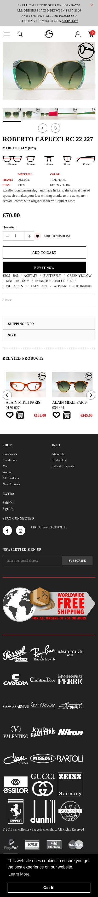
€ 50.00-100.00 (81, 286)
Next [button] (55, 128)
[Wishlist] (10, 415)
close (91, 5)
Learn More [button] (19, 874)
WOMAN (60, 286)
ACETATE (30, 276)
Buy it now (44, 268)
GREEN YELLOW (79, 276)
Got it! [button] (49, 887)
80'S (15, 276)
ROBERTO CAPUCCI (49, 281)
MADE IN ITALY (17, 281)
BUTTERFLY (52, 276)
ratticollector (21, 829)
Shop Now (70, 20)
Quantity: (9, 227)
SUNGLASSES (13, 286)
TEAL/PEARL (38, 286)
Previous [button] (42, 128)
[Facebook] (7, 530)
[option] (49, 71)
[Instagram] (20, 530)
